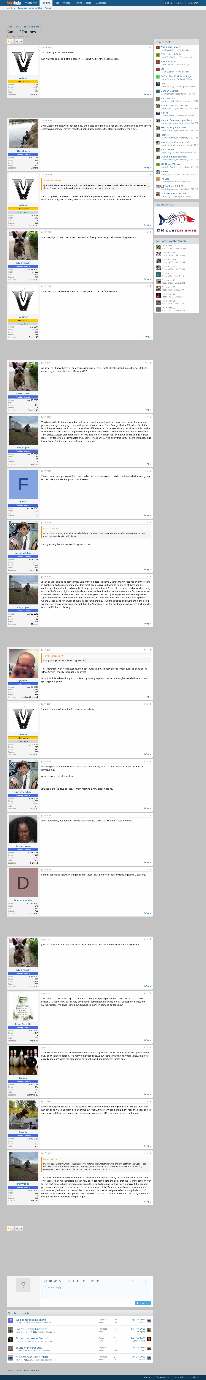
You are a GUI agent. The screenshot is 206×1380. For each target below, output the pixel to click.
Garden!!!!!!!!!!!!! (168, 61)
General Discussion (42, 1322)
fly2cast (23, 501)
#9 (146, 522)
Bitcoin (164, 171)
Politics (47, 7)
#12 (146, 704)
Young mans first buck (29, 1347)
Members (10, 7)
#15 (146, 869)
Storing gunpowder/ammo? (32, 1338)
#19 (146, 1101)
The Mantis (23, 151)
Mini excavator (168, 98)
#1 (150, 47)
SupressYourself (138, 1341)
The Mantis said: (50, 180)
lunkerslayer (23, 262)
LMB (162, 83)
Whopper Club (35, 7)
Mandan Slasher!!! (169, 90)
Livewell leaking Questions (31, 1329)
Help (189, 1377)
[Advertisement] (103, 18)
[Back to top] (150, 120)
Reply (148, 94)
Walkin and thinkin (170, 46)
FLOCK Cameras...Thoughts (174, 105)
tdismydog (20, 1332)
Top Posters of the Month (171, 241)
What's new (31, 2)
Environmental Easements (173, 156)
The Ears (164, 178)
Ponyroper (23, 447)
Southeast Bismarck (29, 697)
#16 (146, 939)
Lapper (23, 1078)
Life (162, 68)
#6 (146, 362)
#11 (146, 650)
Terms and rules (163, 1377)
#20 (146, 1153)
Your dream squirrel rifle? (173, 193)
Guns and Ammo (47, 1341)
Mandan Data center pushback (176, 120)
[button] (45, 1281)
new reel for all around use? (174, 141)
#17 (146, 993)
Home (196, 1377)
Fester (18, 1322)
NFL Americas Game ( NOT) (32, 1357)
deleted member (23, 900)
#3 (146, 174)
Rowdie (23, 1132)
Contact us (149, 1377)
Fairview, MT (33, 1040)
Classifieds (100, 2)
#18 (146, 1047)
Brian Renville (23, 1023)
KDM (18, 1350)
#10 (146, 576)
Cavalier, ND (33, 279)
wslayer (142, 1322)
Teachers (165, 134)
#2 (146, 120)
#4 (146, 232)
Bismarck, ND (32, 1095)
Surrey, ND (33, 94)
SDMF (142, 1350)
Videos (66, 2)
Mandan (34, 464)
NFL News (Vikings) (170, 163)
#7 (146, 417)
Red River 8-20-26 (172, 185)
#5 (146, 286)
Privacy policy (179, 1377)
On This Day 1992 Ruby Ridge (176, 76)
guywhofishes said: (51, 655)
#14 (146, 815)
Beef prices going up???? (173, 127)
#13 (146, 761)
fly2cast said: (49, 528)
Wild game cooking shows (31, 1319)
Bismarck (34, 863)
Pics (57, 2)
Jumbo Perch (167, 149)
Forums (46, 2)
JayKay (23, 680)
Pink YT (164, 112)
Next (18, 41)
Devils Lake (33, 913)
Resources (22, 7)
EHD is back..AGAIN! (171, 54)
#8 (146, 471)
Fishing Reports (83, 2)
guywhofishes (23, 553)
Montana (34, 168)
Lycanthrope (23, 846)
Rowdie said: (48, 1159)
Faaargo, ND (33, 570)
